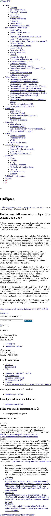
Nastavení (4, 437)
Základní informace (17, 10)
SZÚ (7, 5)
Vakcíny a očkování (17, 52)
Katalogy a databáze (18, 165)
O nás (12, 158)
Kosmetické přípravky (18, 57)
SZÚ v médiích (16, 23)
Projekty (8, 133)
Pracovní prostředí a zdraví (20, 46)
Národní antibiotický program (21, 66)
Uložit (2, 515)
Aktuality (13, 7)
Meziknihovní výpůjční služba (22, 167)
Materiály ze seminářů (18, 120)
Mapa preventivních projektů (21, 131)
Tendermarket (10, 367)
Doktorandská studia (18, 113)
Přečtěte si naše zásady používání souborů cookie (19, 434)
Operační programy (17, 135)
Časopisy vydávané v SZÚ (20, 153)
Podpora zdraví (16, 48)
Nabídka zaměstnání (18, 19)
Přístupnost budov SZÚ (14, 380)
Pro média (14, 21)
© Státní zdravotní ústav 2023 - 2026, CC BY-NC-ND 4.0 (28, 385)
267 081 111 (10, 344)
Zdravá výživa (15, 30)
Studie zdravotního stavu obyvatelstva (24, 59)
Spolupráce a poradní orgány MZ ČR (19, 106)
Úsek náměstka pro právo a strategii (24, 95)
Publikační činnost (17, 171)
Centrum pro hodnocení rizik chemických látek (28, 93)
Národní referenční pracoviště (21, 104)
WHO (12, 140)
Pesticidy (13, 55)
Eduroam (8, 382)
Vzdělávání (9, 109)
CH (34, 207)
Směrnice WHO (16, 151)
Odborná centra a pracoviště (16, 77)
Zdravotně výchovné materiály (22, 149)
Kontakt (8, 178)
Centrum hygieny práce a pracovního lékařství (28, 86)
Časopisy (13, 169)
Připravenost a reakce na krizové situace (25, 37)
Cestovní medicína (17, 50)
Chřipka (39, 207)
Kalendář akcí (15, 118)
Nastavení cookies (12, 376)
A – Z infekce (15, 34)
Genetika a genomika (18, 64)
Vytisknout (4, 313)
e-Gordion (9, 365)
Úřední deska (15, 16)
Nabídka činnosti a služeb (15, 176)
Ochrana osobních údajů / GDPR (18, 373)
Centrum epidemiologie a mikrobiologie (25, 88)
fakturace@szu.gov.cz (14, 404)
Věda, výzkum (10, 122)
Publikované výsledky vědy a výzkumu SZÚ (27, 129)
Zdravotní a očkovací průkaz (21, 61)
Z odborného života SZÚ (20, 25)
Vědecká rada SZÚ (17, 124)
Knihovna (9, 156)
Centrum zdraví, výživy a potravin (23, 84)
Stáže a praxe (15, 111)
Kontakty (13, 174)
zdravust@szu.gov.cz (13, 346)
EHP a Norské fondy (18, 142)
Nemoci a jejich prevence (20, 32)
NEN (7, 369)
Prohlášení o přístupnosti (14, 378)
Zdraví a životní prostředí (20, 39)
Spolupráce (14, 14)
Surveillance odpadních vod (21, 73)
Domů (2, 207)
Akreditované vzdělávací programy (23, 115)
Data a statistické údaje (19, 147)
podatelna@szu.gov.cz (14, 394)
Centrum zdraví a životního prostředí (24, 82)
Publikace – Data (11, 144)
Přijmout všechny (31, 437)
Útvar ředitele (15, 97)
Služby (12, 162)
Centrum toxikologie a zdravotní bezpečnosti (27, 91)
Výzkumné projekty (18, 127)
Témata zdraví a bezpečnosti (16, 28)
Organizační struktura (18, 12)
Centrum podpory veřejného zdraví (23, 79)
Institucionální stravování (19, 75)
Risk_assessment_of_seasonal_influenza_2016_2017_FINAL (24, 309)
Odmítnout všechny (16, 437)
